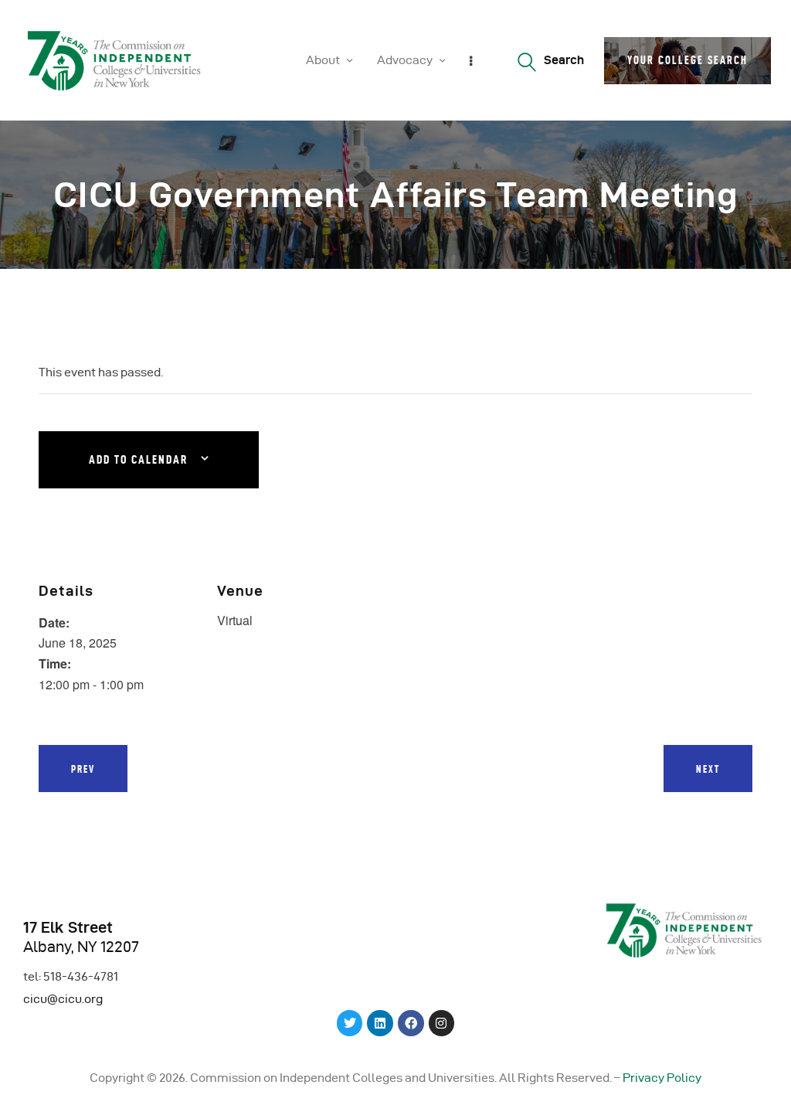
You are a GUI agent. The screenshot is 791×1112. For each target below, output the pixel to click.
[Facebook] (411, 1023)
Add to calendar (138, 460)
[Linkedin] (380, 1023)
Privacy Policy (662, 1077)
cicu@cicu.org (63, 998)
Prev (83, 769)
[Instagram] (442, 1023)
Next (708, 769)
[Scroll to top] (760, 1096)
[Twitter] (350, 1023)
